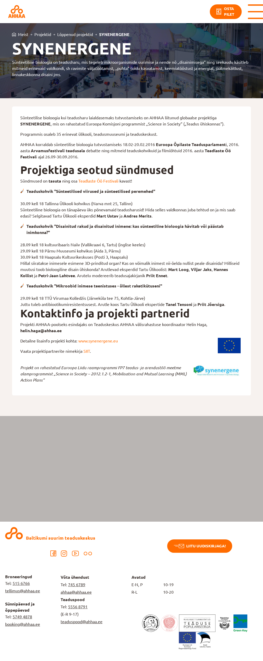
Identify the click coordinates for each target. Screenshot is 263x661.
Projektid (42, 34)
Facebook (53, 553)
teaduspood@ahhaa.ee (81, 621)
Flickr (88, 553)
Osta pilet (229, 11)
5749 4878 (22, 616)
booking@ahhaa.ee (22, 624)
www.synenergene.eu (98, 341)
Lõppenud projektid (75, 34)
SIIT (86, 351)
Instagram (64, 553)
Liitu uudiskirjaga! (206, 546)
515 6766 (21, 583)
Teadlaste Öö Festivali (98, 181)
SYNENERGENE (114, 34)
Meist (23, 34)
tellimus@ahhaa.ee (22, 590)
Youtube (75, 553)
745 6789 (76, 584)
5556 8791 (78, 606)
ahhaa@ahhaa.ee (76, 592)
